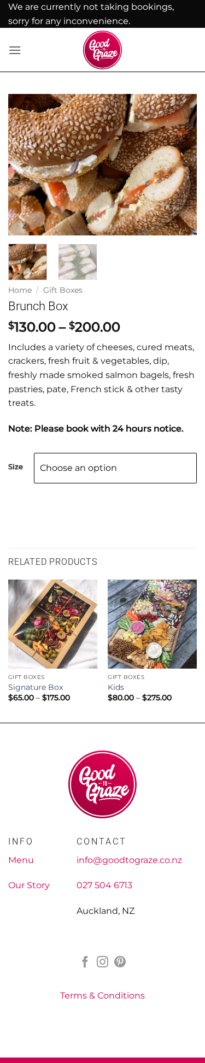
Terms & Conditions (102, 995)
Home (20, 290)
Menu (21, 860)
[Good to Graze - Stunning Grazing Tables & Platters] (102, 50)
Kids (116, 687)
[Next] (179, 165)
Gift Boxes (63, 290)
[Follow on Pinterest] (120, 962)
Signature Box (35, 687)
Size (15, 467)
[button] (14, 50)
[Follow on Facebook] (85, 962)
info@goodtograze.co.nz (129, 860)
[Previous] (26, 165)
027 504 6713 (104, 885)
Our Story (29, 885)
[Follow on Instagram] (102, 962)
